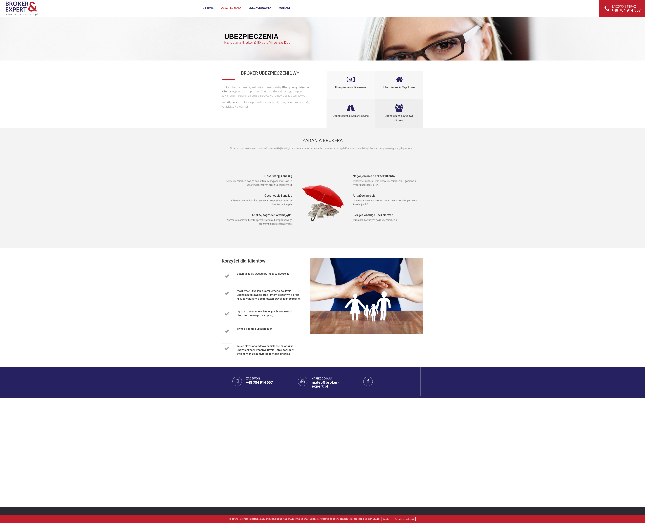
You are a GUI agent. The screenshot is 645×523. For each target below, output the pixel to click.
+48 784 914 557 (626, 9)
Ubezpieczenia (231, 7)
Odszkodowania (259, 7)
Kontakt (284, 7)
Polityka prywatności (404, 519)
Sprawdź (400, 120)
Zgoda (386, 519)
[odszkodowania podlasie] (54, 8)
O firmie (208, 7)
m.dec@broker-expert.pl (325, 384)
